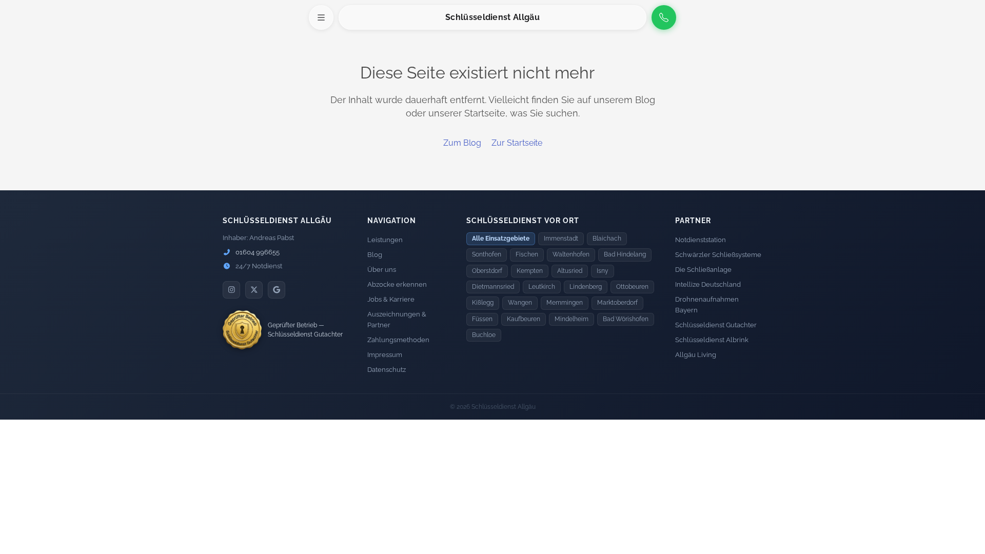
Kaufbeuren (523, 319)
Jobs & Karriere (391, 299)
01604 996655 (257, 252)
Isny (602, 270)
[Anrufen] (664, 17)
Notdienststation (700, 240)
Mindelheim (571, 319)
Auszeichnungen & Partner (396, 319)
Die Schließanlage (703, 269)
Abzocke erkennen (397, 284)
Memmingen (564, 302)
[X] (254, 290)
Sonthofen (486, 254)
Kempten (530, 270)
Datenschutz (386, 369)
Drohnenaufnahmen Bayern (707, 304)
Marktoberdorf (617, 302)
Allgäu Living (695, 355)
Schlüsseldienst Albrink (711, 340)
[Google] (276, 290)
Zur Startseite (516, 143)
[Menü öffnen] (321, 17)
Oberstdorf (487, 270)
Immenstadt (561, 238)
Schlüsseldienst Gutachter (716, 325)
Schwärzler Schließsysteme (718, 255)
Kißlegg (483, 302)
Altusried (569, 270)
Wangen (520, 302)
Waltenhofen (571, 254)
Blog (374, 255)
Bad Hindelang (625, 254)
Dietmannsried (493, 286)
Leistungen (385, 240)
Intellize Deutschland (708, 284)
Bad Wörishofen (625, 319)
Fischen (527, 254)
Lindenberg (585, 286)
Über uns (381, 269)
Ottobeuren (632, 286)
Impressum (384, 355)
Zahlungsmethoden (398, 340)
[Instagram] (231, 290)
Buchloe (484, 335)
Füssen (482, 319)
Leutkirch (541, 286)
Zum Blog (462, 143)
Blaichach (607, 238)
